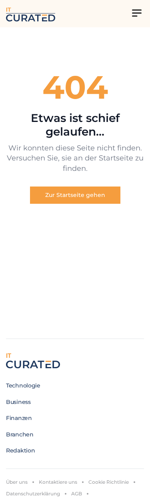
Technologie (23, 385)
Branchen (20, 434)
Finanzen (19, 418)
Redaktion (20, 450)
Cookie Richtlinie (108, 482)
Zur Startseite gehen (75, 195)
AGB (76, 494)
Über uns (17, 482)
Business (18, 402)
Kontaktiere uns (58, 482)
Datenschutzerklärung (33, 494)
